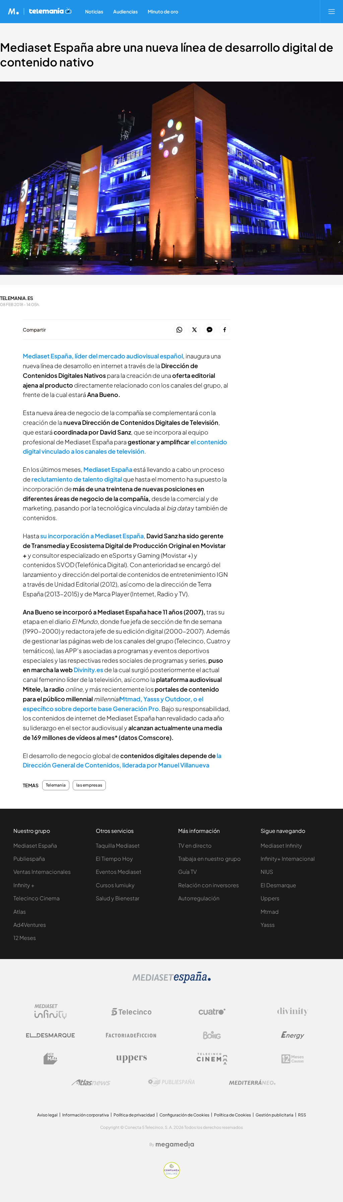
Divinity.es (88, 669)
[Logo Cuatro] (212, 1011)
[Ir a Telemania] (50, 11)
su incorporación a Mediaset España (92, 536)
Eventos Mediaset (118, 871)
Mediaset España (107, 469)
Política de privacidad (134, 1114)
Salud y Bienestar (117, 898)
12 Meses (24, 937)
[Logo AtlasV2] (91, 1082)
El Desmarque (278, 885)
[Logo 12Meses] (292, 1058)
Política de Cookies (232, 1114)
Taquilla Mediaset (118, 845)
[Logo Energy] (292, 1035)
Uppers (270, 898)
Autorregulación (198, 898)
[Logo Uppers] (131, 1058)
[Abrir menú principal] (331, 11)
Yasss (268, 924)
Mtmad (270, 911)
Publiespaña (29, 858)
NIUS (267, 871)
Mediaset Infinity (281, 845)
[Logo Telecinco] (131, 1011)
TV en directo (195, 845)
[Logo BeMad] (51, 1058)
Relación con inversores (208, 885)
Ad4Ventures (29, 924)
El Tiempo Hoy (114, 858)
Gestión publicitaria (274, 1114)
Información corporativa (85, 1114)
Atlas (19, 911)
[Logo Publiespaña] (171, 1082)
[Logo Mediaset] (171, 981)
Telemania (56, 785)
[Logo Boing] (212, 1035)
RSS (302, 1114)
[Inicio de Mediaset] (13, 11)
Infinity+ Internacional (288, 858)
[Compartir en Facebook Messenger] (209, 330)
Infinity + (24, 885)
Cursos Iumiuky (115, 885)
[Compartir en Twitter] (194, 330)
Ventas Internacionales (42, 871)
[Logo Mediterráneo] (252, 1082)
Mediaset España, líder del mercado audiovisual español (103, 356)
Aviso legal (47, 1114)
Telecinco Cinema (36, 898)
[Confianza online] (171, 1176)
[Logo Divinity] (292, 1011)
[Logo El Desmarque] (50, 1035)
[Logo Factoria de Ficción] (131, 1035)
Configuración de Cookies (184, 1114)
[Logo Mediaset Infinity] (51, 1011)
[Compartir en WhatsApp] (179, 330)
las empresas (89, 785)
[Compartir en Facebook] (224, 330)
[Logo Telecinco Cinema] (212, 1059)
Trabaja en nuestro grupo (209, 858)
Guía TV (187, 871)
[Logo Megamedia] (175, 1144)
